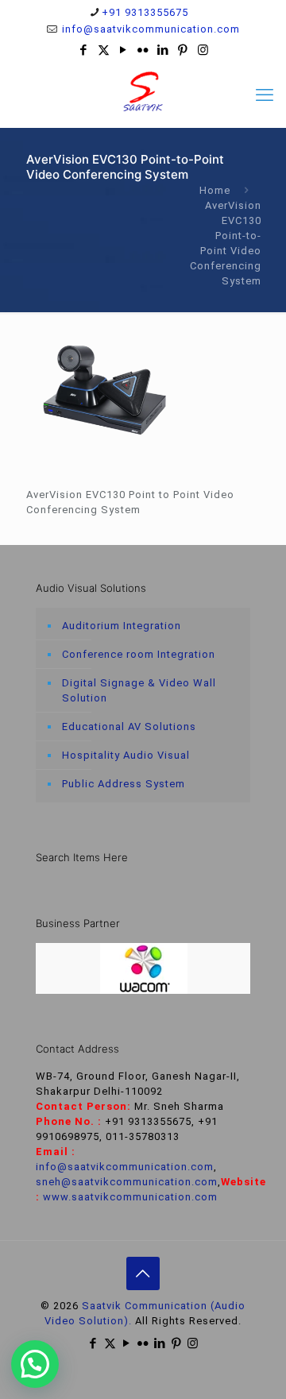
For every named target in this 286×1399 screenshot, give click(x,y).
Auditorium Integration (121, 626)
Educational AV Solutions (129, 726)
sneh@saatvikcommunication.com (127, 1182)
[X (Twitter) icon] (104, 50)
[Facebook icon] (84, 50)
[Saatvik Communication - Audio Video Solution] (143, 91)
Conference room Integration (138, 654)
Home (214, 190)
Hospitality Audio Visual (126, 755)
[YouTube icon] (123, 50)
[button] (35, 1364)
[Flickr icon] (143, 50)
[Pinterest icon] (183, 50)
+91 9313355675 (145, 12)
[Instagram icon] (203, 50)
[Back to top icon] (143, 1273)
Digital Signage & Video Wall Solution (139, 690)
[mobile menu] (264, 95)
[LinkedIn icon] (163, 50)
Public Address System (123, 784)
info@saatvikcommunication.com (149, 29)
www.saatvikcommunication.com (130, 1197)
